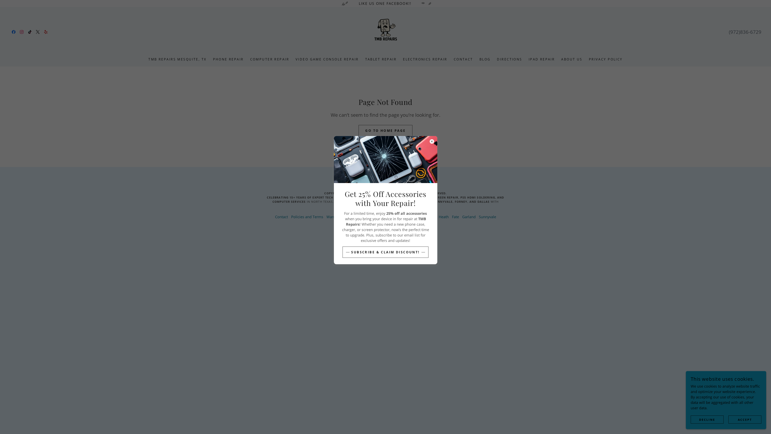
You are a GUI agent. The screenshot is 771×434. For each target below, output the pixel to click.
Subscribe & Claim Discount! (385, 252)
